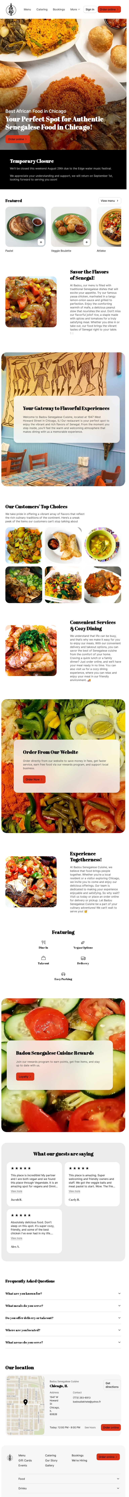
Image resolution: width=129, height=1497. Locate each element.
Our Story (51, 1460)
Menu (27, 9)
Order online (111, 1427)
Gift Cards (25, 1460)
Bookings (59, 9)
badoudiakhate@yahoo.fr (87, 1401)
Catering (42, 9)
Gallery (49, 1465)
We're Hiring (79, 1460)
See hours (90, 1427)
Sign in (90, 9)
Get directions (112, 1384)
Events (22, 1465)
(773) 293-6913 (82, 1397)
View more (16, 1191)
